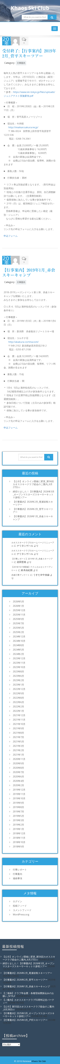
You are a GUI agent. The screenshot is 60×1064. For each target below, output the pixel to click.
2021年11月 (19, 719)
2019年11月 (19, 794)
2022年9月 (18, 693)
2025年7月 (18, 623)
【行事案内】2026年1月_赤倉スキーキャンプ (33, 518)
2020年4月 (18, 780)
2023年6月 (18, 675)
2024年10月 (19, 640)
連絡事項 (17, 878)
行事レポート (20, 869)
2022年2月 (18, 706)
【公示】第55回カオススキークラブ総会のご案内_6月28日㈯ (28, 1008)
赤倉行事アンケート (20, 574)
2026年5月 (18, 601)
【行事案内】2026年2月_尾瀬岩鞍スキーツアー (33, 503)
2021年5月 (18, 741)
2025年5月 (18, 627)
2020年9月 (18, 763)
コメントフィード (22, 910)
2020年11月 (19, 759)
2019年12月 (19, 789)
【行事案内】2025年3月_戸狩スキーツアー (25, 1020)
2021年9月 (18, 728)
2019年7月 (18, 811)
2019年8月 (18, 807)
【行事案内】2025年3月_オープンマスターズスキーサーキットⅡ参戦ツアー (28, 1015)
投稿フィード (20, 905)
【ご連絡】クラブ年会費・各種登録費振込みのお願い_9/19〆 (28, 995)
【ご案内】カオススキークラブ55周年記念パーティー (28, 1001)
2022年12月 (19, 689)
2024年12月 (19, 636)
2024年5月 (18, 649)
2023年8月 (18, 671)
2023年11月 (19, 662)
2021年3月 (18, 745)
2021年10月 (19, 724)
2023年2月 (18, 680)
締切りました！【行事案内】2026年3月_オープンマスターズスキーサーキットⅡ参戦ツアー (33, 494)
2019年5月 (18, 815)
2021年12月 (19, 715)
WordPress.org (21, 914)
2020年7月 (18, 772)
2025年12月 (19, 610)
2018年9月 (18, 846)
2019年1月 (18, 829)
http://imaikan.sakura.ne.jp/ (23, 127)
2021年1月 (18, 754)
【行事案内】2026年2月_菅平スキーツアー (33, 510)
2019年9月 (18, 802)
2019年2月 (18, 824)
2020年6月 (18, 776)
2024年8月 (18, 645)
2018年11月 (19, 837)
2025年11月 (19, 614)
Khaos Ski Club (39, 1061)
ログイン (17, 901)
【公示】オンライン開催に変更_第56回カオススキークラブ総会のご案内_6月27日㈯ (33, 484)
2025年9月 (18, 619)
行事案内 (21, 63)
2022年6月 (18, 702)
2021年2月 (18, 750)
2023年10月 (19, 667)
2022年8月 (18, 697)
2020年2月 (18, 785)
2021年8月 (18, 732)
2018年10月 (19, 842)
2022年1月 (18, 710)
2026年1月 (18, 605)
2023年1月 (18, 684)
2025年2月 (18, 632)
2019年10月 (19, 798)
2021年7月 (18, 737)
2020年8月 (18, 767)
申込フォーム (11, 235)
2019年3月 (18, 820)
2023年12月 (19, 658)
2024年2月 (18, 654)
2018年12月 (19, 833)
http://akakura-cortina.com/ (23, 341)
